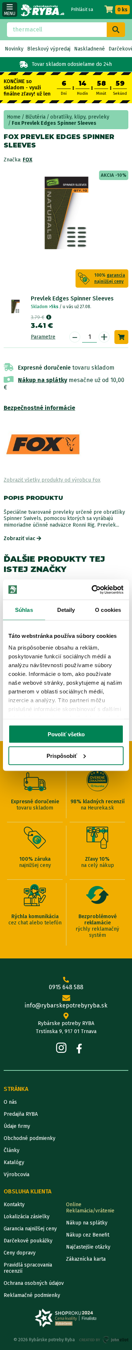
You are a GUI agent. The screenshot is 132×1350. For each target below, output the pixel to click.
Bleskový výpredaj (48, 49)
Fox (27, 160)
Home (14, 117)
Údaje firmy (17, 1126)
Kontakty (14, 1204)
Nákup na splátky (42, 380)
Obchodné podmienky (29, 1138)
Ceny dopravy (20, 1253)
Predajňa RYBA (21, 1114)
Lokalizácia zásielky (27, 1216)
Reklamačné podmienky (32, 1295)
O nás (10, 1102)
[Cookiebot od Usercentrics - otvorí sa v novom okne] (93, 589)
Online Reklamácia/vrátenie (90, 1207)
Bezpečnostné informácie (39, 407)
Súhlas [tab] (24, 610)
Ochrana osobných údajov (34, 1283)
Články (11, 1150)
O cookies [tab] (108, 610)
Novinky (14, 49)
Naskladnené (89, 49)
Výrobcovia (16, 1174)
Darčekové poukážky (28, 1241)
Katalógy (14, 1162)
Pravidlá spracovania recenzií (28, 1268)
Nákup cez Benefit (87, 1235)
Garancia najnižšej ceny (30, 1229)
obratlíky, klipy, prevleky (79, 117)
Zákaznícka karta (86, 1259)
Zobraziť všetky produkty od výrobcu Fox (52, 480)
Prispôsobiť (62, 755)
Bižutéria (35, 117)
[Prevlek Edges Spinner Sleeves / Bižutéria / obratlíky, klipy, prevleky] (15, 307)
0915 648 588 (66, 987)
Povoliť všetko (66, 734)
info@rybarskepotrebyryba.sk (66, 1005)
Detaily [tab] (66, 610)
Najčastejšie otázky (88, 1247)
